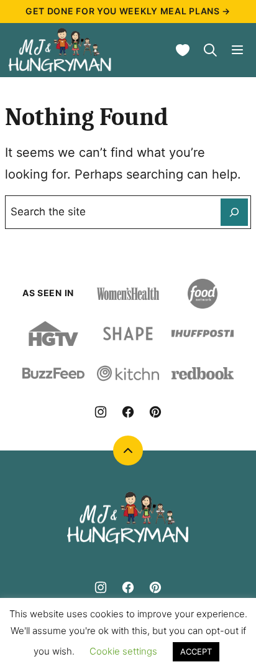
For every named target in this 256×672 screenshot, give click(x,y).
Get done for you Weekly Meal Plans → (128, 11)
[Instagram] (100, 412)
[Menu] (237, 49)
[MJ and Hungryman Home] (60, 50)
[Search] (210, 49)
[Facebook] (128, 412)
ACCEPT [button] (196, 651)
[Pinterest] (155, 412)
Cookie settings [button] (123, 651)
